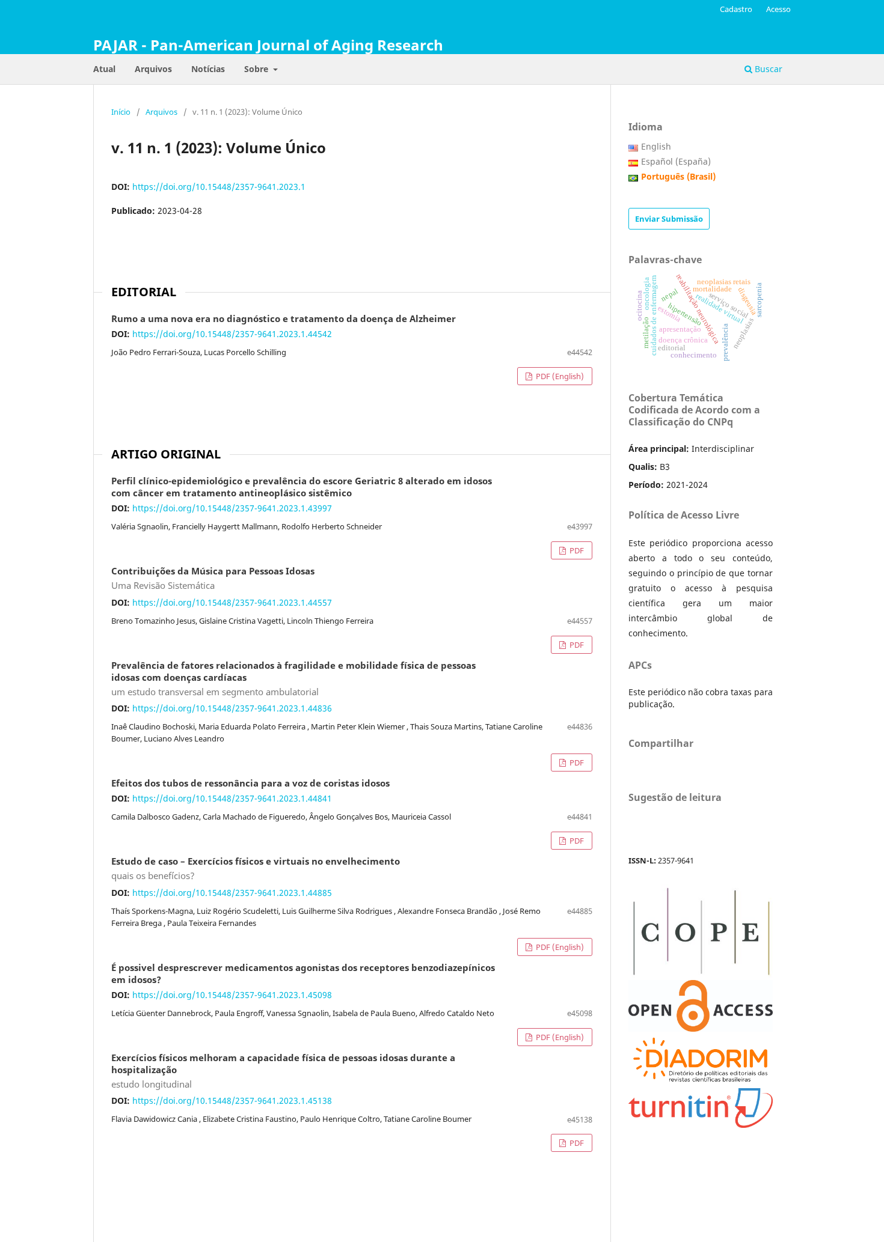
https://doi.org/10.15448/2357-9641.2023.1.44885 (232, 892)
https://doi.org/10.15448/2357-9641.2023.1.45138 (232, 1100)
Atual (104, 69)
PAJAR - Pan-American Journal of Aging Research (268, 45)
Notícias (208, 69)
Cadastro (736, 9)
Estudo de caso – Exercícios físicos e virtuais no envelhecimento (255, 869)
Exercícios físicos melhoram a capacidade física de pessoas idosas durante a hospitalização (283, 1071)
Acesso (778, 9)
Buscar (767, 69)
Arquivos (153, 69)
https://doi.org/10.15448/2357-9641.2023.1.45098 (232, 994)
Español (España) (676, 161)
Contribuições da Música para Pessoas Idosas (213, 578)
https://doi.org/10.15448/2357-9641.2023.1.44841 (232, 798)
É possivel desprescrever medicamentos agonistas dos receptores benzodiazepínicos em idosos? (303, 974)
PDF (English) (559, 376)
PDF (576, 550)
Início (120, 111)
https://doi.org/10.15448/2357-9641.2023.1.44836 (232, 708)
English (656, 146)
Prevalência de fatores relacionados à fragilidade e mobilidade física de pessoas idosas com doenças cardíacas (293, 679)
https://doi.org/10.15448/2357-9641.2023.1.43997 (232, 508)
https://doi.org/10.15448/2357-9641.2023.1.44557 (232, 602)
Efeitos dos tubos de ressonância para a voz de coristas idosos (250, 784)
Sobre (257, 69)
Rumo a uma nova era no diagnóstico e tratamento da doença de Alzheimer (283, 319)
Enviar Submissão (669, 218)
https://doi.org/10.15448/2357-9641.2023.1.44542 (232, 333)
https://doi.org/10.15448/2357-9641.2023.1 (218, 186)
